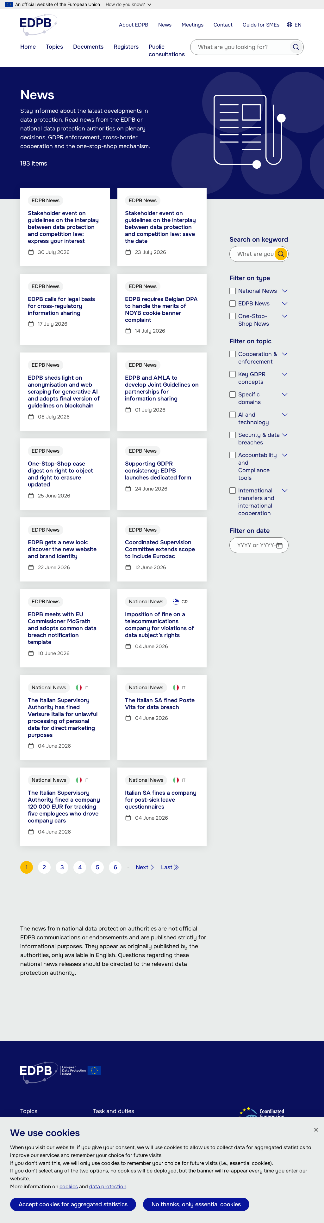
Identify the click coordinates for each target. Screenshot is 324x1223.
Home (28, 46)
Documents (88, 46)
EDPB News (254, 303)
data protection (107, 1186)
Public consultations (167, 50)
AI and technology (253, 418)
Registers (126, 46)
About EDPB (133, 24)
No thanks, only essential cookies (196, 1204)
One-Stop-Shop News (253, 320)
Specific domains (249, 398)
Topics (54, 46)
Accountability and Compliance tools (257, 466)
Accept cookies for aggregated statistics (73, 1204)
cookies (68, 1186)
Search (296, 47)
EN (298, 24)
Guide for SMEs (261, 24)
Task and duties (113, 1111)
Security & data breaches (259, 438)
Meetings (192, 24)
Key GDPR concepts (251, 378)
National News (257, 290)
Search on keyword (258, 240)
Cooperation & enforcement (257, 358)
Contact (223, 24)
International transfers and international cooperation (256, 502)
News (164, 24)
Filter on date (249, 531)
